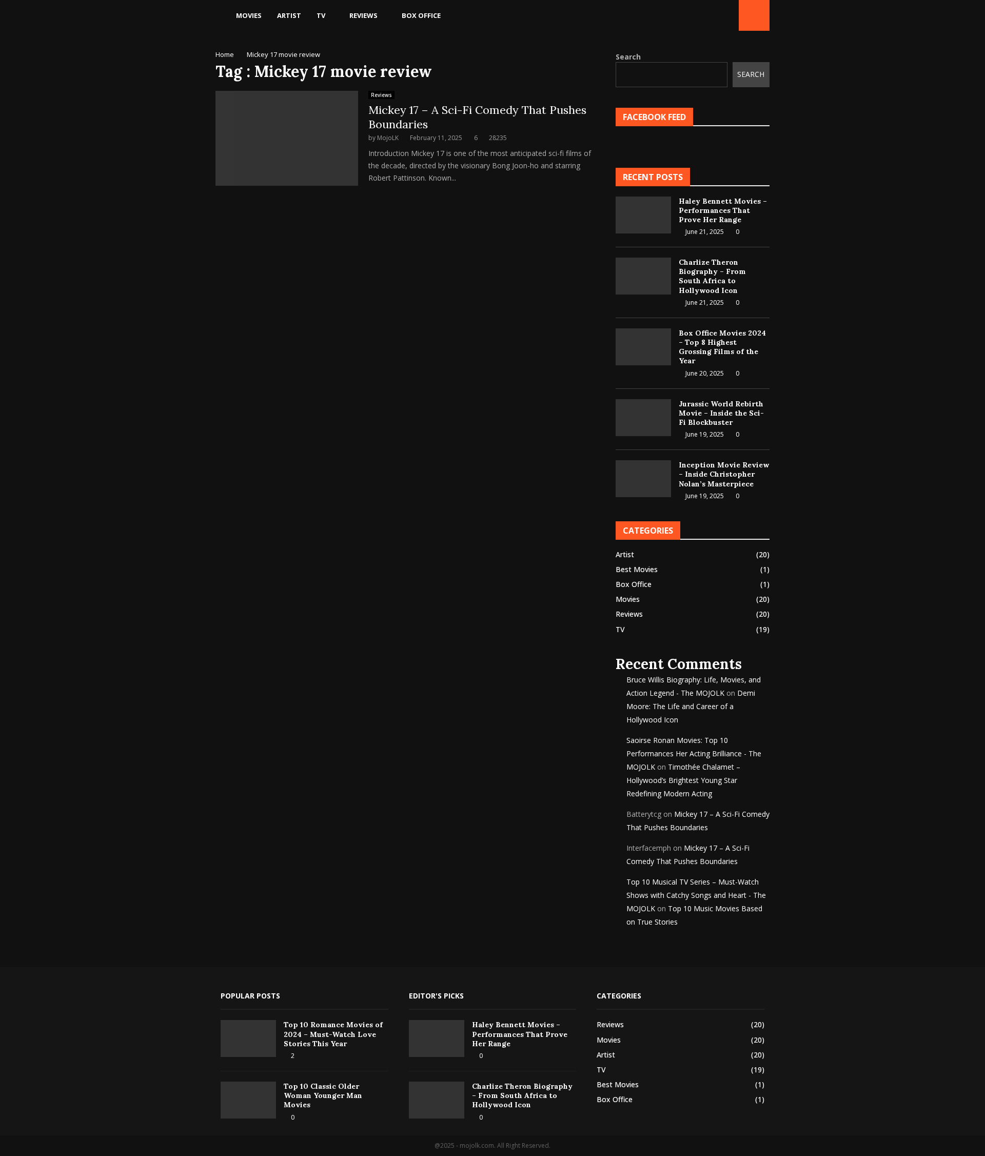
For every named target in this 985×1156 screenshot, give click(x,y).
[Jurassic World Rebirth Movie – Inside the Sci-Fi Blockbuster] (643, 417)
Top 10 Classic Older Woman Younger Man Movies (323, 1095)
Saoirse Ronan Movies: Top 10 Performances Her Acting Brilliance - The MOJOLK (693, 753)
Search (628, 57)
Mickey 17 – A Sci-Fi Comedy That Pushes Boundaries (477, 117)
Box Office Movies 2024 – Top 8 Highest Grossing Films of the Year (722, 347)
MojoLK (388, 137)
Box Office (421, 15)
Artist (289, 15)
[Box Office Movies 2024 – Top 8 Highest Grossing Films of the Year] (643, 346)
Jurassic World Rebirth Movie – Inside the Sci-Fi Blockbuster (721, 413)
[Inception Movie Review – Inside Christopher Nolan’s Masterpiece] (643, 478)
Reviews (363, 15)
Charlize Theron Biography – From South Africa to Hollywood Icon (712, 276)
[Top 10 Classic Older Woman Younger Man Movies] (248, 1100)
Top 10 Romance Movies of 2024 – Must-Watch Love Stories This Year (333, 1034)
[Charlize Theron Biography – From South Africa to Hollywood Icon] (643, 276)
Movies (249, 15)
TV (321, 15)
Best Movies (637, 569)
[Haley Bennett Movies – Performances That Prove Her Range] (643, 215)
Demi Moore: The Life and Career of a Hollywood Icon (690, 706)
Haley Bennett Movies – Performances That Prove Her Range (723, 210)
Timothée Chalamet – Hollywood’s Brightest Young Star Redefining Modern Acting (683, 780)
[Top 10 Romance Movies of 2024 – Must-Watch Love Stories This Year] (248, 1038)
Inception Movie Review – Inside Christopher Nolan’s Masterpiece (724, 474)
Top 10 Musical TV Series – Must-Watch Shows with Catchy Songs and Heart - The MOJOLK (696, 895)
